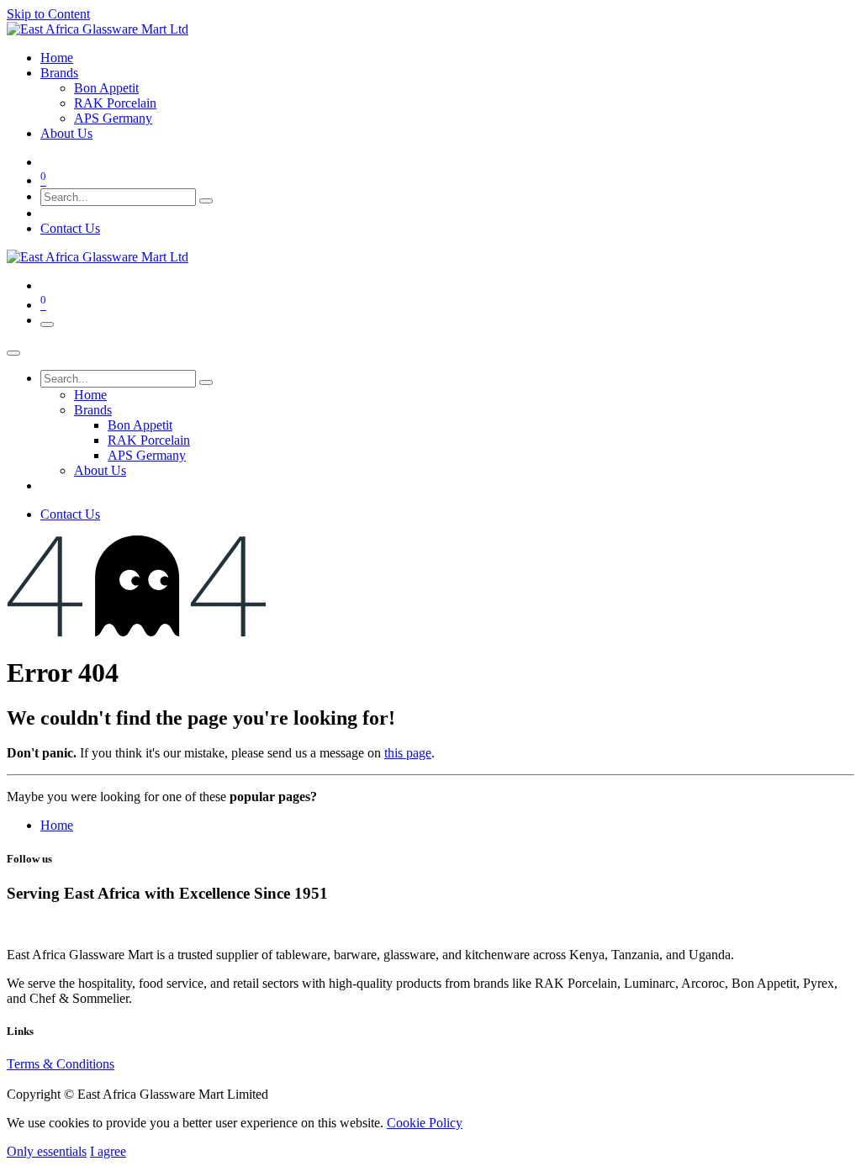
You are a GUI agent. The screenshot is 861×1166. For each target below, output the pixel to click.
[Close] (13, 353)
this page (407, 753)
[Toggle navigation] (47, 324)
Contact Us (70, 228)
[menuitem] (56, 57)
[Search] (206, 200)
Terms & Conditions (60, 1064)
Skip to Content (48, 14)
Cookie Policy (424, 1123)
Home (56, 825)
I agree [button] (108, 1151)
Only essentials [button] (47, 1151)
